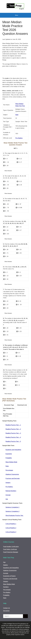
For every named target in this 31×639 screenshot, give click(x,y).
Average (8, 495)
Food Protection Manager (10, 552)
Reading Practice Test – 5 (13, 441)
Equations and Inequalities (13, 449)
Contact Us (6, 608)
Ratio (7, 466)
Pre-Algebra (18, 138)
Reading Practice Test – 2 (13, 429)
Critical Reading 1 (11, 523)
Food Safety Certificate (10, 549)
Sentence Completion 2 (12, 511)
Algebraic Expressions (12, 474)
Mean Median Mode (11, 462)
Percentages (9, 470)
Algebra (5, 565)
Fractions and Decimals (13, 478)
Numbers (6, 587)
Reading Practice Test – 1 (13, 425)
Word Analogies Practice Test (14, 515)
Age (7, 499)
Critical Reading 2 (11, 528)
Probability (9, 458)
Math (16, 114)
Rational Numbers (11, 491)
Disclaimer (6, 610)
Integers (8, 482)
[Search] (25, 616)
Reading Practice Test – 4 (13, 437)
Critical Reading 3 (11, 532)
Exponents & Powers (9, 576)
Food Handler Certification (11, 546)
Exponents (9, 454)
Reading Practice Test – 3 (13, 433)
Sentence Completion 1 (12, 507)
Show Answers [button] (8, 170)
